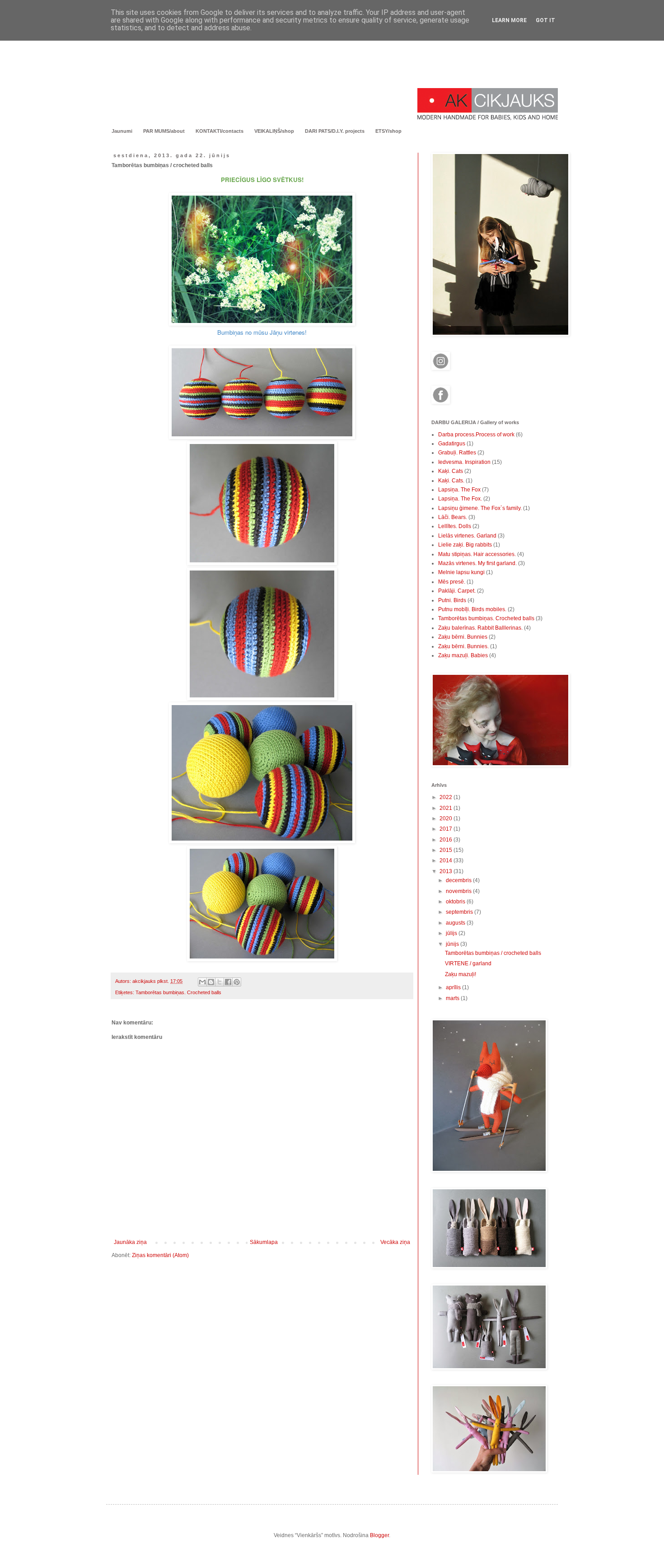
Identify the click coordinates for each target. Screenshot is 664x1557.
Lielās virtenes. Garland (467, 536)
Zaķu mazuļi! (460, 974)
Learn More (509, 20)
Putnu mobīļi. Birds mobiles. (472, 609)
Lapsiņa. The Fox (459, 489)
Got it (545, 20)
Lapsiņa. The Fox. (460, 499)
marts (453, 998)
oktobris (456, 901)
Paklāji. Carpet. (457, 591)
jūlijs (452, 933)
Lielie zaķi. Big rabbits (465, 545)
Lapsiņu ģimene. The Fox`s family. (480, 508)
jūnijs (453, 944)
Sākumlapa (264, 1242)
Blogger (379, 1535)
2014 (447, 860)
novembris (459, 891)
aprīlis (454, 987)
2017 (447, 829)
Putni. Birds (452, 600)
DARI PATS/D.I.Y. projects (335, 131)
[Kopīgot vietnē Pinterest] (236, 982)
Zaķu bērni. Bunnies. (463, 646)
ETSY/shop (388, 131)
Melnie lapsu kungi (461, 572)
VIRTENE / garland (468, 963)
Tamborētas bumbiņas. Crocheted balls (178, 992)
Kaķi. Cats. (451, 480)
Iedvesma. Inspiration (464, 462)
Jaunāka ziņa (130, 1242)
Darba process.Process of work (476, 434)
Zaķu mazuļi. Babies (463, 655)
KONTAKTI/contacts (219, 131)
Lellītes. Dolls (454, 526)
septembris (460, 912)
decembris (459, 880)
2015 (447, 850)
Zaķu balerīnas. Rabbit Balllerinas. (480, 628)
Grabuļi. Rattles (457, 452)
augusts (456, 923)
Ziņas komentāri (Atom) (160, 1255)
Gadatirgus (451, 443)
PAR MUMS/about (164, 131)
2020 (447, 818)
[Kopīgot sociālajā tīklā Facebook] (228, 982)
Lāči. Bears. (452, 517)
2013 (447, 871)
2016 (447, 840)
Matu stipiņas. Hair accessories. (477, 554)
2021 (447, 808)
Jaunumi (122, 131)
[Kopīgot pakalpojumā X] (219, 982)
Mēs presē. (451, 582)
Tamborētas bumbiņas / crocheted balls (493, 953)
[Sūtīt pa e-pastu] (202, 982)
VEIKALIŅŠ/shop (274, 131)
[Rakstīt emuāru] (210, 982)
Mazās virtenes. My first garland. (477, 563)
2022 (447, 797)
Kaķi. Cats (450, 471)
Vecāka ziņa (395, 1242)
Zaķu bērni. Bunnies (462, 637)
